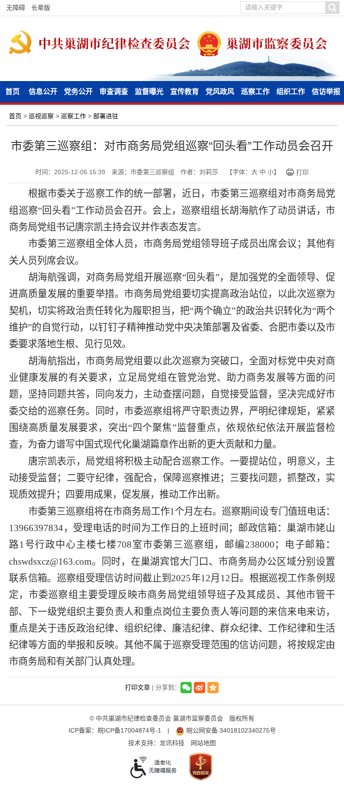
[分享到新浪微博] (199, 687)
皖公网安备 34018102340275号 (230, 730)
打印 (302, 172)
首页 (12, 91)
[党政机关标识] (201, 765)
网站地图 (203, 742)
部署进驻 (105, 116)
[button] (332, 7)
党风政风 (220, 91)
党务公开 (78, 91)
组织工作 (290, 91)
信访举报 (326, 91)
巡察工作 (255, 91)
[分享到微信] (186, 687)
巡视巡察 (41, 116)
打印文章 (137, 687)
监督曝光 (149, 91)
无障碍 (15, 7)
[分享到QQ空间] (213, 687)
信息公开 (43, 91)
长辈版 (40, 7)
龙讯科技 (172, 742)
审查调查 (113, 91)
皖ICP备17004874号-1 (129, 730)
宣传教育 (184, 91)
